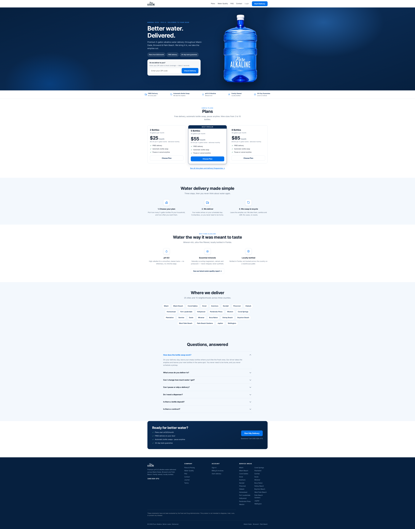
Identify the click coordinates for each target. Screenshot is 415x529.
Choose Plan (167, 158)
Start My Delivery (251, 433)
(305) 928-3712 (153, 479)
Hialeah (248, 306)
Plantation (170, 318)
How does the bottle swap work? (177, 355)
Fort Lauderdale (186, 312)
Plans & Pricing (189, 467)
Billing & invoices (217, 471)
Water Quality (223, 4)
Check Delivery (190, 71)
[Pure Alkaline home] (151, 4)
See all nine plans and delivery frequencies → (207, 168)
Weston (230, 312)
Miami (166, 306)
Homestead (171, 312)
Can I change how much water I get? (179, 380)
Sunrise (181, 318)
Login (247, 4)
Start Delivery (259, 4)
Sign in (214, 467)
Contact (239, 4)
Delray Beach (228, 318)
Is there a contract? (171, 409)
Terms (186, 483)
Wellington (232, 323)
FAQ (232, 4)
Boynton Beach (243, 318)
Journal (186, 480)
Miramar (201, 318)
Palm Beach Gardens (205, 323)
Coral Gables (193, 306)
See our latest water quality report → (207, 271)
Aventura (214, 306)
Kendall (226, 306)
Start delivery (216, 474)
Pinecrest (237, 306)
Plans (213, 4)
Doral (204, 306)
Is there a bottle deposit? (173, 402)
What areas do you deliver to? (176, 372)
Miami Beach (178, 306)
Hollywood (201, 312)
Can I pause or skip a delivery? (176, 387)
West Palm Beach (185, 323)
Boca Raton (213, 318)
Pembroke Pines (216, 312)
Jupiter (220, 323)
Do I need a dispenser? (173, 394)
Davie (191, 318)
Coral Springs (243, 312)
